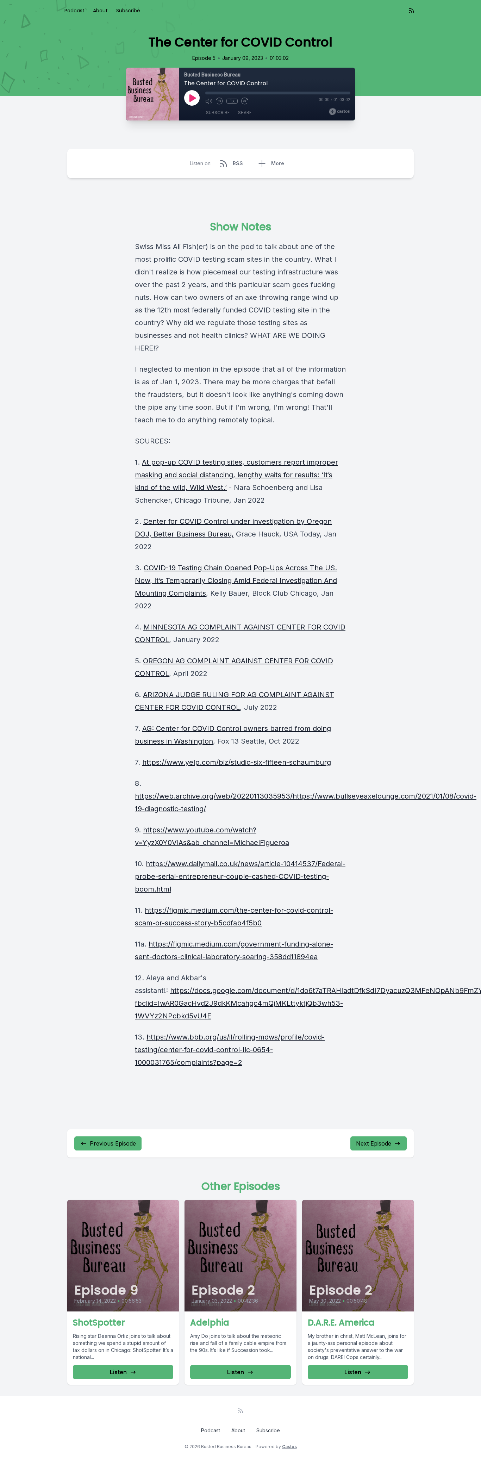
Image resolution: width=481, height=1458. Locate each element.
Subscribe (128, 10)
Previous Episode (113, 1143)
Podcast (74, 10)
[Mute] (208, 101)
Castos (289, 1446)
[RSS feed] (411, 10)
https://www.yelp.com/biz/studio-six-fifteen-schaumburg (236, 762)
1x (232, 101)
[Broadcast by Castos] (339, 111)
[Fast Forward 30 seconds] (244, 101)
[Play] (192, 98)
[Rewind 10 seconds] (219, 101)
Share (244, 113)
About (100, 10)
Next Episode (373, 1143)
